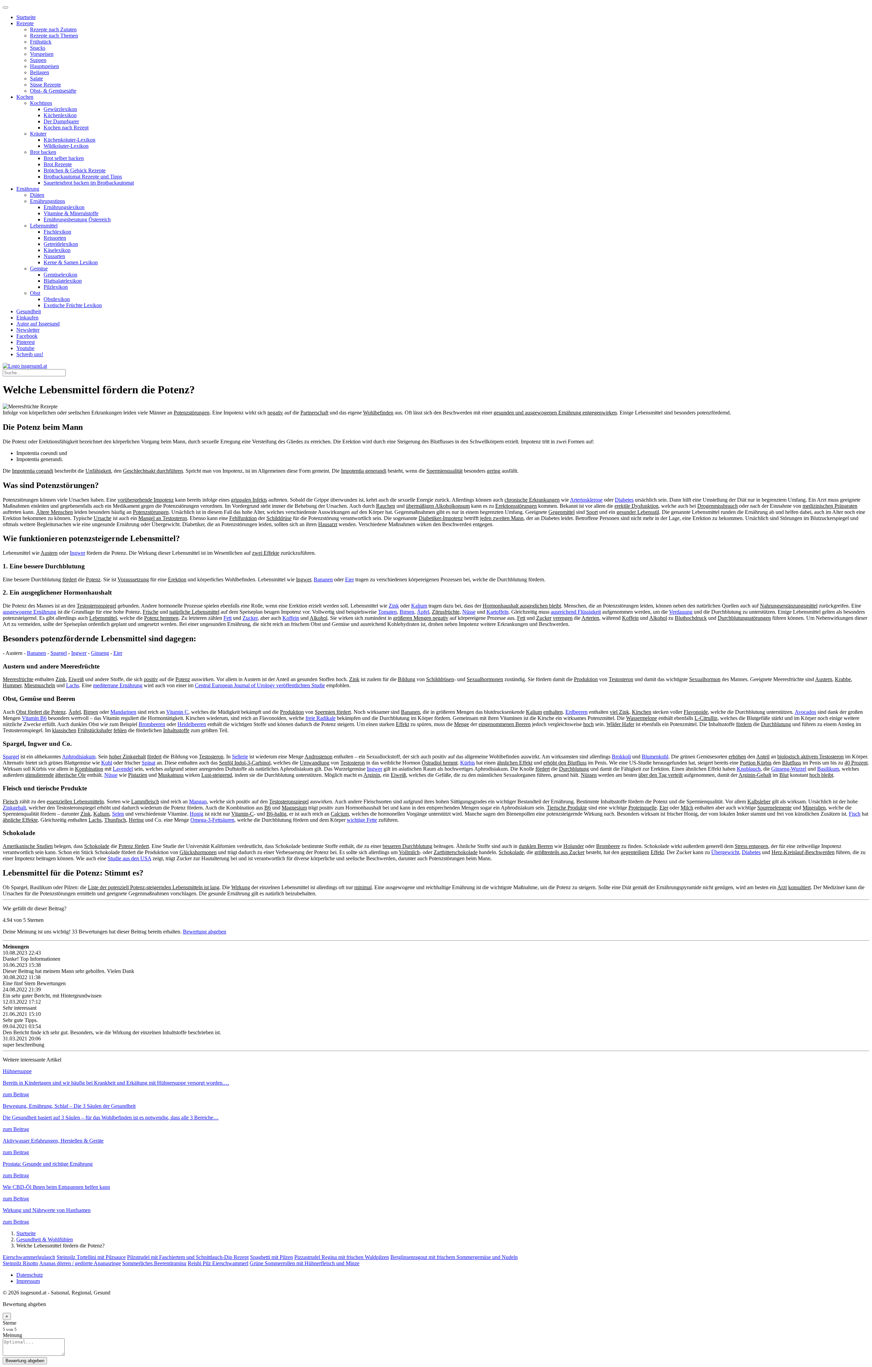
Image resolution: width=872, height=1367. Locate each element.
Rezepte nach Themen (54, 35)
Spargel (58, 653)
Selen (118, 814)
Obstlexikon (57, 299)
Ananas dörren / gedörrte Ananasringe (80, 1263)
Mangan (198, 801)
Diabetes (624, 500)
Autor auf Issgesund (38, 324)
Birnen (407, 612)
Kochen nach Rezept (66, 127)
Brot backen (43, 152)
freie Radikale (321, 718)
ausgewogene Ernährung (29, 612)
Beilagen (39, 72)
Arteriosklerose (586, 500)
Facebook (26, 336)
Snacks (37, 48)
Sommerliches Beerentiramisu (154, 1263)
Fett (227, 618)
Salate (36, 78)
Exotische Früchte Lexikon (73, 305)
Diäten (37, 195)
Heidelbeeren (191, 724)
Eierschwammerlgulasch (29, 1257)
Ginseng (100, 653)
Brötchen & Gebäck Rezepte (75, 170)
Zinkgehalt (14, 808)
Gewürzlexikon (60, 109)
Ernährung (27, 189)
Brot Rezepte (58, 164)
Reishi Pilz (200, 1263)
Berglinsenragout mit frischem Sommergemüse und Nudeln (454, 1257)
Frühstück (40, 42)
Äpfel (423, 612)
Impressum (28, 1281)
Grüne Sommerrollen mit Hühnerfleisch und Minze (304, 1263)
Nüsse (469, 612)
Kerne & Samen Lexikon (71, 262)
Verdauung (680, 612)
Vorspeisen (41, 54)
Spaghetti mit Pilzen (271, 1257)
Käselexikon (57, 250)
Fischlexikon (57, 232)
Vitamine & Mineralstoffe (71, 213)
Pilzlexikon (56, 287)
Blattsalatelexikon (63, 281)
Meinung (12, 1335)
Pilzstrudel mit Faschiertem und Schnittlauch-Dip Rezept (188, 1257)
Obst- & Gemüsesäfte (53, 91)
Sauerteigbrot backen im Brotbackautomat (89, 183)
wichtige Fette (362, 820)
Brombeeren (152, 724)
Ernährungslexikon (64, 207)
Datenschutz (29, 1275)
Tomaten (387, 612)
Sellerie (240, 756)
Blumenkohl (655, 756)
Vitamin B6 (34, 718)
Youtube (25, 348)
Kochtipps (41, 103)
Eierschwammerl (230, 1263)
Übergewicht (725, 852)
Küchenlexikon (60, 115)
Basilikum (828, 769)
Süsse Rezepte (45, 85)
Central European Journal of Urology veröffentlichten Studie (260, 685)
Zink (394, 606)
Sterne (9, 1323)
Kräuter (38, 134)
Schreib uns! (29, 354)
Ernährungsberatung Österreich (77, 219)
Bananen (323, 579)
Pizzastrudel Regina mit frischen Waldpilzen (341, 1257)
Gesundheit (28, 311)
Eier (349, 579)
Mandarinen (123, 712)
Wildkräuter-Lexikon (66, 146)
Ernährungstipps (47, 201)
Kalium (419, 606)
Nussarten (54, 256)
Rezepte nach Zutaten (53, 29)
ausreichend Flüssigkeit (576, 612)
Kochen (24, 97)
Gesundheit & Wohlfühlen (44, 1239)
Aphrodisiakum (78, 756)
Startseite (26, 17)
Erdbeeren (576, 712)
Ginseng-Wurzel (788, 769)
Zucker (250, 618)
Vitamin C (177, 712)
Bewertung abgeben (204, 931)
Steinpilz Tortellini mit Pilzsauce (91, 1257)
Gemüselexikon (60, 275)
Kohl (106, 763)
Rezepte (25, 23)
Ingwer (77, 553)
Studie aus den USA (129, 858)
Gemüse (39, 268)
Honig (196, 814)
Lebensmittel (44, 226)
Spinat (148, 763)
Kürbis (467, 763)
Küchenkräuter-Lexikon (69, 140)
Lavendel (123, 769)
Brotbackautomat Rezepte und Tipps (83, 176)
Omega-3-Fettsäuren (212, 820)
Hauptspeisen (44, 66)
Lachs (72, 685)
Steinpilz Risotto (20, 1263)
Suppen (38, 60)
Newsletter (28, 330)
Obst (35, 293)
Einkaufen (27, 317)
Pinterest (25, 342)
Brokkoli (621, 756)
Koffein (290, 618)
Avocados (805, 712)
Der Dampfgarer (61, 121)
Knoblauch (749, 769)
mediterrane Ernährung (117, 685)
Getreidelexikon (61, 244)
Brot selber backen (64, 158)
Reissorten (55, 238)
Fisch (854, 814)
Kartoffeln (497, 612)
